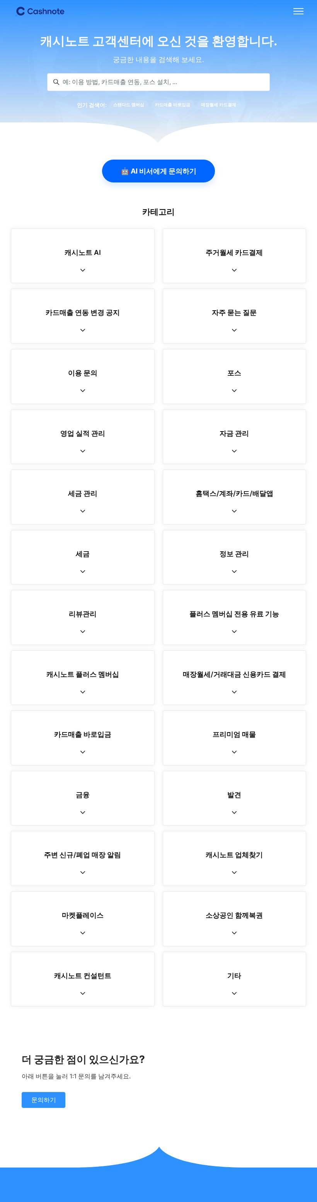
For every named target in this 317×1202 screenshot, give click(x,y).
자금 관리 (234, 433)
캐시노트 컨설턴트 (82, 976)
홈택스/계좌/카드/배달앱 (234, 493)
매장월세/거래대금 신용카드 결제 (234, 674)
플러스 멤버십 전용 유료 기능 (234, 614)
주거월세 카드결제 (234, 252)
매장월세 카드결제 (218, 104)
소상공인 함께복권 (234, 915)
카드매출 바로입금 (172, 104)
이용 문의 (82, 373)
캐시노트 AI (83, 252)
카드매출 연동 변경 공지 (83, 312)
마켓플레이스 (83, 915)
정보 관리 (234, 554)
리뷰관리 (83, 614)
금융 (83, 795)
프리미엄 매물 (234, 734)
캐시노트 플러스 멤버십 (82, 674)
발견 (234, 795)
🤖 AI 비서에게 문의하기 (158, 171)
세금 (83, 554)
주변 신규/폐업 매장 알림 (82, 855)
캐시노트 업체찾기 (234, 855)
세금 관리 (82, 493)
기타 (234, 976)
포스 (234, 373)
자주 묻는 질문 (234, 312)
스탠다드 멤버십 (128, 104)
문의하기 (43, 1100)
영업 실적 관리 (82, 433)
